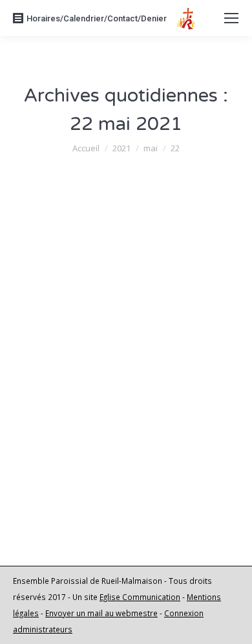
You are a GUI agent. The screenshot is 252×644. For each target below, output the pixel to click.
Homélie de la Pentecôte (112, 418)
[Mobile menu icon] (231, 18)
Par (129, 297)
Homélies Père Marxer (79, 442)
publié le (76, 313)
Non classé (57, 297)
